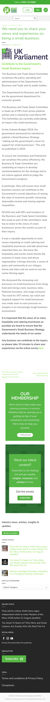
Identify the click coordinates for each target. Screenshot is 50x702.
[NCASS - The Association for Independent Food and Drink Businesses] (10, 10)
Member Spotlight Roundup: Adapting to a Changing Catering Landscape (28, 572)
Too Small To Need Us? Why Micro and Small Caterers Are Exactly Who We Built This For (28, 563)
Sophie (19, 45)
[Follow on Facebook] (3, 638)
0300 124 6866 (28, 2)
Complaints (8, 685)
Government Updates (15, 25)
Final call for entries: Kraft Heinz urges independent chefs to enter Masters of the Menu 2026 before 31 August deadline (28, 550)
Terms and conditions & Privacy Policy (22, 678)
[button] (46, 10)
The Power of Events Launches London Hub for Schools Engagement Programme (12, 374)
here (41, 348)
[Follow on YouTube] (11, 638)
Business (5, 25)
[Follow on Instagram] (7, 638)
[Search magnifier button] (35, 18)
